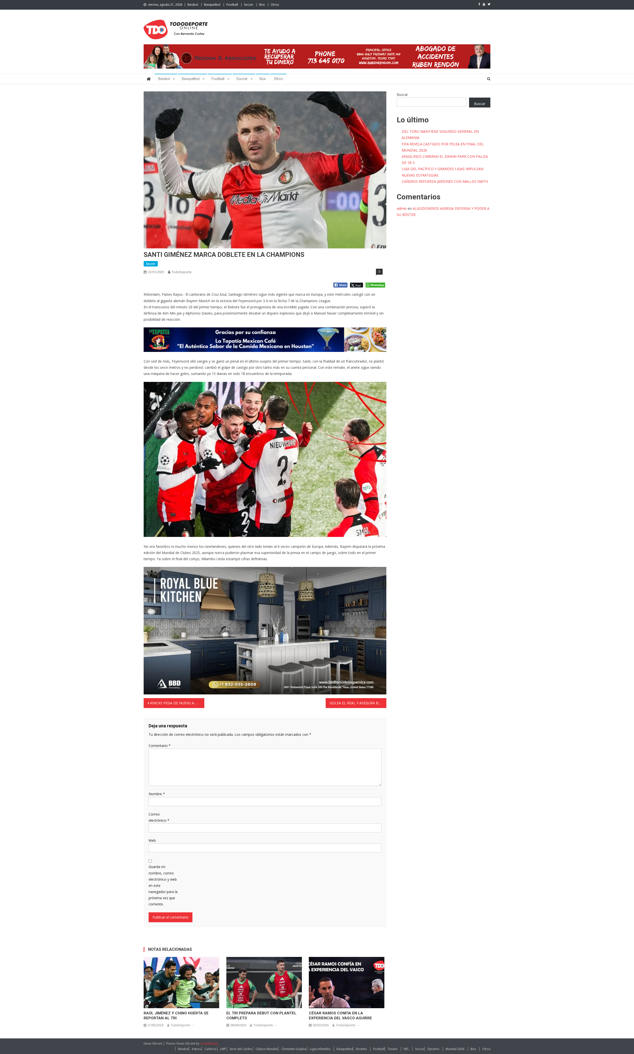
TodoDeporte (182, 272)
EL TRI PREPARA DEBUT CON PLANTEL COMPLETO (261, 1015)
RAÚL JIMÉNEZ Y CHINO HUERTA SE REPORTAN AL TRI (176, 1015)
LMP (223, 1049)
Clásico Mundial (267, 1049)
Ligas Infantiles (320, 1049)
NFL (406, 1049)
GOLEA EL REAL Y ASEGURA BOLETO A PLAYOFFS (358, 703)
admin (402, 208)
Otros (275, 4)
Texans (392, 1049)
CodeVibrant (209, 1043)
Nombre (157, 793)
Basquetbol (212, 4)
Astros (196, 1049)
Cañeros (210, 1049)
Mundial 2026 (455, 1049)
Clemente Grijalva (293, 1049)
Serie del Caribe (241, 1049)
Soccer (248, 4)
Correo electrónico (159, 817)
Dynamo (433, 1049)
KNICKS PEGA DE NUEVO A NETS (177, 703)
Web (152, 840)
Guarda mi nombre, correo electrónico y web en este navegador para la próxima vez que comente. (163, 885)
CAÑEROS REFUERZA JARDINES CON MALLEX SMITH (445, 181)
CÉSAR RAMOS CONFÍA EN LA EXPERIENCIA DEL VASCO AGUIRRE (340, 1015)
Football (232, 4)
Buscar (402, 94)
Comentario (160, 745)
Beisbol (192, 4)
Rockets (361, 1049)
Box (262, 4)
